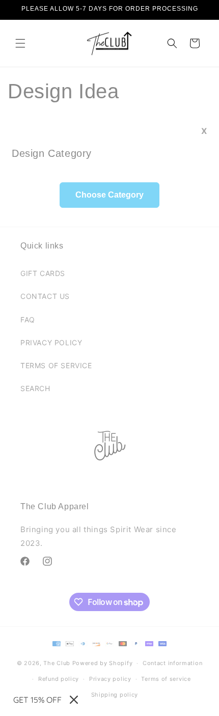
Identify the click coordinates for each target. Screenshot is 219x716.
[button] (20, 43)
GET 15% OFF (37, 700)
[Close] (74, 700)
